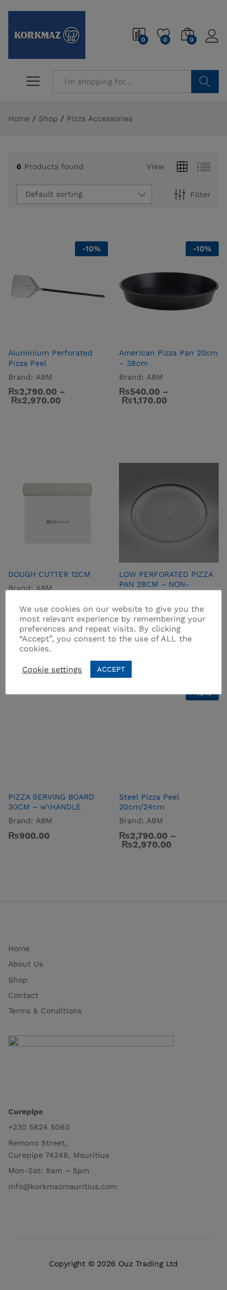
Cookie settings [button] (52, 669)
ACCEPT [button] (111, 669)
